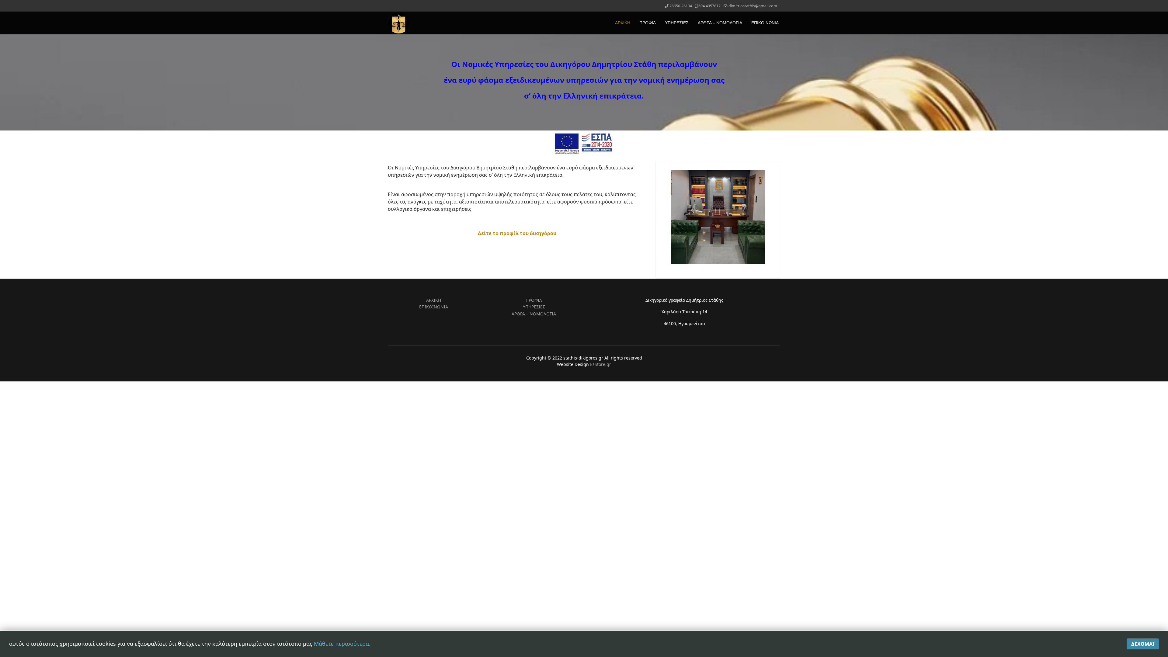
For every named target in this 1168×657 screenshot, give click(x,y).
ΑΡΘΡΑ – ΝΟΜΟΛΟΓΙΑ (720, 22)
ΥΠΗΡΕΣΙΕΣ (677, 22)
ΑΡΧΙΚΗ (622, 22)
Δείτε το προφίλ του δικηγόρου (517, 233)
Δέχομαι (1142, 644)
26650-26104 (680, 6)
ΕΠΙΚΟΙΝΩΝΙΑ (765, 22)
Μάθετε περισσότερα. (342, 643)
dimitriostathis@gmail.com (752, 6)
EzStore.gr (600, 364)
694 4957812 (709, 6)
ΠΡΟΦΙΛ (647, 22)
